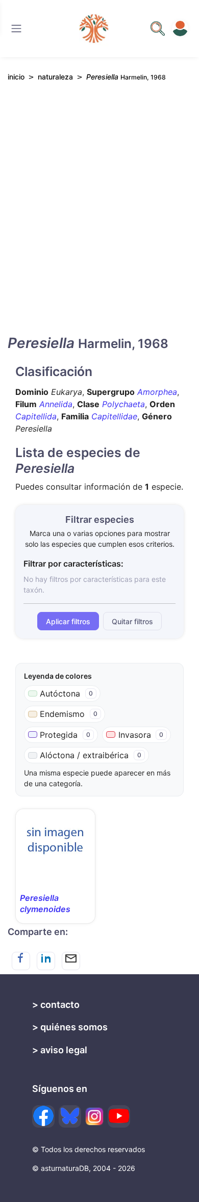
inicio (16, 76)
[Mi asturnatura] (180, 28)
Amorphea (157, 392)
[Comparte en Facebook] (21, 961)
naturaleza (55, 76)
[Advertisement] (99, 217)
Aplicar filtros (68, 621)
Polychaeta (123, 404)
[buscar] (157, 28)
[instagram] (94, 1116)
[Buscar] (16, 28)
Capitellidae (114, 416)
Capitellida (36, 416)
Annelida (55, 404)
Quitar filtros (132, 621)
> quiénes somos (70, 1027)
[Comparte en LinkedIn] (46, 961)
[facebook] (43, 1116)
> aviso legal (59, 1050)
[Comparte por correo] (71, 961)
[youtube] (119, 1116)
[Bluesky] (70, 1116)
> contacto (56, 1004)
